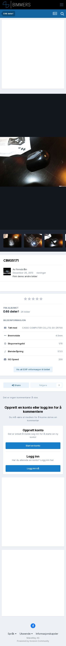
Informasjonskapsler (47, 633)
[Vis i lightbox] (33, 162)
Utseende (25, 633)
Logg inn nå (33, 468)
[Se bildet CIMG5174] (33, 241)
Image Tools (52, 223)
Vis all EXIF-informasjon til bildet (33, 369)
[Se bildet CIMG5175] (12, 241)
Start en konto (33, 445)
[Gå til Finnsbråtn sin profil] (7, 271)
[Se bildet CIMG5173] (54, 241)
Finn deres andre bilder (25, 276)
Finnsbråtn (21, 269)
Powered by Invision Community (33, 641)
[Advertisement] (33, 54)
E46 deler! (11, 311)
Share (17, 385)
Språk (11, 633)
